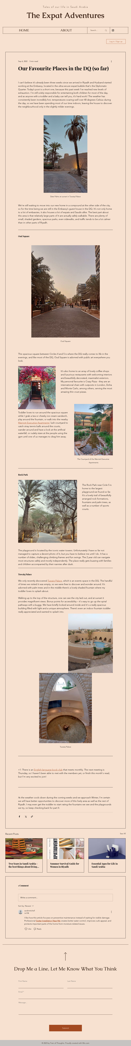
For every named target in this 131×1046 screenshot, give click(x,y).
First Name (22, 981)
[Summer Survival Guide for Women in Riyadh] (65, 848)
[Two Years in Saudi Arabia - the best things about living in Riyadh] (24, 848)
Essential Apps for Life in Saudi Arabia (105, 865)
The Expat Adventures (65, 15)
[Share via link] (32, 816)
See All (123, 833)
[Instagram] (113, 30)
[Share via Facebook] (19, 816)
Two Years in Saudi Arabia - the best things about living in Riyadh (23, 865)
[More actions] (111, 61)
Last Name (71, 981)
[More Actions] (111, 911)
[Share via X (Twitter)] (25, 816)
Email (20, 992)
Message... (23, 1002)
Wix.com (85, 1043)
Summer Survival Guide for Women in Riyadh (64, 865)
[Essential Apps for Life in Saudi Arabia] (107, 848)
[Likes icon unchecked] (26, 929)
